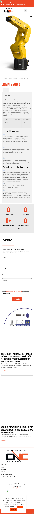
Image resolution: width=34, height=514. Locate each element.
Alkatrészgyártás (6, 474)
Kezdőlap (4, 78)
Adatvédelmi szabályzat (8, 476)
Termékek (4, 469)
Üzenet (4, 280)
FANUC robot (12, 78)
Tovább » (4, 370)
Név (3, 263)
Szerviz (3, 471)
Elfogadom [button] (13, 509)
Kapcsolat (4, 479)
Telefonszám (6, 274)
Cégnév (4, 257)
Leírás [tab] (6, 90)
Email (4, 269)
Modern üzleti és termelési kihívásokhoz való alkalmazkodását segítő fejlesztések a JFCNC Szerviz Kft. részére (17, 430)
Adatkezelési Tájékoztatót (14, 291)
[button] (25, 10)
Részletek (20, 506)
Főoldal (3, 464)
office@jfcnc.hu (17, 488)
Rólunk (3, 467)
